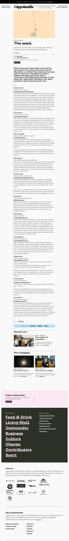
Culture (13, 439)
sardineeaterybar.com (20, 217)
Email (46, 326)
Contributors (19, 450)
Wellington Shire (45, 418)
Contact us (30, 524)
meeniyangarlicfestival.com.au (23, 177)
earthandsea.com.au (20, 137)
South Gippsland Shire (47, 428)
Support (17, 62)
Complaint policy (11, 526)
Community (17, 428)
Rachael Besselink (22, 57)
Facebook (33, 326)
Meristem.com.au (19, 200)
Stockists (30, 526)
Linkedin (29, 533)
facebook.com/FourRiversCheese (24, 91)
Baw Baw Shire (44, 426)
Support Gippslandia (62, 7)
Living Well (17, 423)
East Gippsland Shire (47, 415)
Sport (11, 455)
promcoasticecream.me (21, 116)
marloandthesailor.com (21, 240)
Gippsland (20, 321)
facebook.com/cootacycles (22, 282)
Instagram (30, 531)
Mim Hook (19, 56)
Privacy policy (10, 528)
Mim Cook (29, 75)
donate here (50, 1)
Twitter (40, 326)
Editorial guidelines (12, 524)
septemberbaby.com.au (21, 260)
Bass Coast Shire (45, 423)
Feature (16, 40)
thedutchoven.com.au (20, 301)
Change (13, 444)
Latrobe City (44, 421)
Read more (46, 345)
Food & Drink (19, 417)
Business (21, 40)
